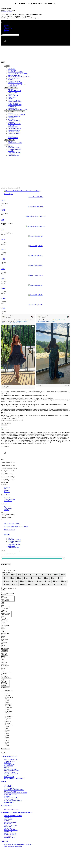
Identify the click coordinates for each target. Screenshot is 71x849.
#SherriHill (20, 321)
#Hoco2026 (12, 323)
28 (47, 578)
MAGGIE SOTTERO (10, 794)
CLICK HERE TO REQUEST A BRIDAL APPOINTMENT (35, 3)
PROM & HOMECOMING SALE (14, 778)
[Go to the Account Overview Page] (1, 22)
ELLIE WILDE (8, 766)
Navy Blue (9, 711)
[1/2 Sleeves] (6, 673)
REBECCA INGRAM (10, 797)
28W (64, 581)
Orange (8, 730)
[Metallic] (3, 628)
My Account (7, 27)
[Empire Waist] (5, 667)
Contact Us (7, 498)
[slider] (63, 558)
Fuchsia (8, 723)
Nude (7, 735)
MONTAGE (7, 827)
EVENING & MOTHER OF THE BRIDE (16, 526)
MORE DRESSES (9, 530)
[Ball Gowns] (5, 604)
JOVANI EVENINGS (10, 822)
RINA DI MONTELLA (10, 830)
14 (64, 575)
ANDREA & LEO (9, 761)
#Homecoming (5, 323)
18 (13, 578)
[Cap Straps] (5, 681)
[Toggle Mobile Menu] (1, 519)
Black (7, 740)
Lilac (7, 714)
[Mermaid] (5, 668)
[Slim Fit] (5, 670)
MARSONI (7, 823)
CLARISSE (7, 763)
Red (7, 728)
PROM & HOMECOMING (12, 523)
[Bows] (5, 638)
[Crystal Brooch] (5, 639)
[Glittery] (3, 627)
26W (56, 581)
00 (14, 575)
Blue (7, 709)
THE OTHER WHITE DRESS (13, 800)
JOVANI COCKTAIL (10, 769)
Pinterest (6, 490)
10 (50, 575)
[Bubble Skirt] (6, 611)
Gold (7, 737)
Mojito (8, 695)
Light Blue (9, 706)
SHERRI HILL (8, 775)
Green (7, 699)
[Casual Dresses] (7, 599)
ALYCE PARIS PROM (10, 759)
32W (15, 584)
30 (54, 578)
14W (7, 581)
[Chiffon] (4, 644)
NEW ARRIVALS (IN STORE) (13, 846)
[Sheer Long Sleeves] (6, 678)
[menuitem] (37, 25)
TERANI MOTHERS (10, 834)
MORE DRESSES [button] (6, 805)
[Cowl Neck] (5, 658)
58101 (3, 298)
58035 (3, 249)
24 (33, 578)
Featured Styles (8, 194)
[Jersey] (4, 647)
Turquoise (8, 704)
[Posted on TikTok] (32, 317)
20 (20, 578)
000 (7, 575)
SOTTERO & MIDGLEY (11, 799)
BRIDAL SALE (9, 802)
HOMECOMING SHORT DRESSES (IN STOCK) (18, 844)
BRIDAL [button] (3, 782)
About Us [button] (7, 534)
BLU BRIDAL (8, 786)
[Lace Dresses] (5, 608)
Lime (7, 700)
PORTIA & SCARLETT (11, 773)
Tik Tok (6, 489)
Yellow (8, 694)
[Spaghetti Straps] (5, 684)
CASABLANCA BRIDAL (11, 788)
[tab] (37, 535)
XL (56, 584)
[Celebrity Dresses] (6, 613)
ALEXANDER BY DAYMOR (13, 816)
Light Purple (9, 716)
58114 (3, 308)
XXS (23, 584)
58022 (3, 239)
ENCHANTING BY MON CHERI (14, 790)
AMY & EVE (8, 785)
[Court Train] (4, 654)
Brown (8, 739)
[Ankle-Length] (4, 650)
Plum (7, 726)
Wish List (6, 25)
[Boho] (5, 605)
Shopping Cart (8, 28)
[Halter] (5, 659)
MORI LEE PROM (9, 772)
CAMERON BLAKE (10, 817)
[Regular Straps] (5, 682)
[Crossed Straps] (5, 621)
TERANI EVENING (10, 833)
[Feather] (4, 645)
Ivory (7, 733)
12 (57, 575)
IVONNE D (7, 820)
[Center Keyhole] (6, 614)
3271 (2, 230)
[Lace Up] (5, 622)
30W (7, 584)
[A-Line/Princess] (5, 665)
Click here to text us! (6, 11)
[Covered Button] (5, 619)
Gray (7, 742)
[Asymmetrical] (4, 651)
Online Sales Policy (9, 499)
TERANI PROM (9, 777)
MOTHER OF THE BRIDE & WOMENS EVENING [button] (17, 812)
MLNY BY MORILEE (10, 825)
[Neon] (3, 630)
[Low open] (5, 624)
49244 (3, 200)
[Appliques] (5, 635)
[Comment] (42, 385)
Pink (7, 719)
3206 (2, 220)
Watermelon (9, 725)
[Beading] (5, 636)
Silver (7, 744)
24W (48, 581)
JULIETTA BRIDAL (10, 791)
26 (40, 578)
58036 (3, 259)
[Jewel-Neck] (5, 662)
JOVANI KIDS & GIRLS (11, 809)
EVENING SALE (9, 837)
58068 (3, 288)
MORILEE (7, 796)
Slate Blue (9, 707)
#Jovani (56, 319)
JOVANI (6, 767)
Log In (6, 31)
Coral (7, 732)
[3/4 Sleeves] (6, 675)
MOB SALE (8, 836)
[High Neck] (5, 661)
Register (6, 30)
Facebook (7, 492)
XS (31, 584)
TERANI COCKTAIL (10, 831)
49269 (3, 210)
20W (31, 581)
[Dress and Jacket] (5, 607)
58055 (3, 279)
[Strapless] (5, 685)
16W (15, 581)
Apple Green (9, 697)
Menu (2, 62)
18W (23, 581)
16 (6, 578)
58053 (3, 269)
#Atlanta (25, 321)
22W (40, 581)
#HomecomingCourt (43, 321)
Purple (8, 713)
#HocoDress (18, 323)
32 (60, 578)
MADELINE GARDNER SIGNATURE (15, 793)
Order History (8, 508)
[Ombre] (3, 631)
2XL (64, 584)
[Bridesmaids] (7, 598)
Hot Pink (8, 721)
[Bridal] (7, 596)
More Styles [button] (4, 841)
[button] (7, 66)
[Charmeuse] (4, 642)
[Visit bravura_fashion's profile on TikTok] (3, 316)
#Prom (53, 321)
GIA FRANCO (8, 819)
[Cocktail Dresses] (7, 601)
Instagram (7, 487)
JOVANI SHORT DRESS (11, 770)
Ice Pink (8, 718)
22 (27, 578)
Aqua (7, 702)
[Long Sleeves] (6, 676)
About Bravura (8, 501)
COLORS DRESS (9, 764)
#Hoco (49, 321)
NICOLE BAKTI (9, 828)
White (7, 745)
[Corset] (6, 616)
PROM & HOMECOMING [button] (9, 756)
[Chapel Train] (4, 653)
